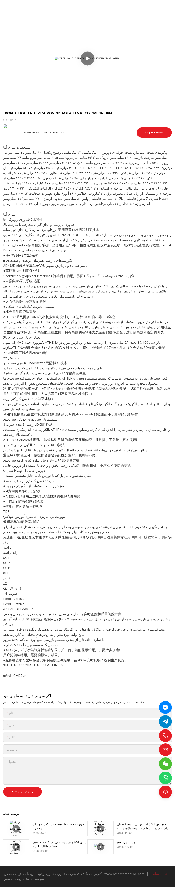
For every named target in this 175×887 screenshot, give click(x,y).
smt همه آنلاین (126, 842)
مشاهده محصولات (154, 132)
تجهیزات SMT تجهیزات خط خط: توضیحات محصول (58, 826)
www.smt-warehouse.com (124, 874)
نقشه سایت (159, 874)
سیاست (38, 879)
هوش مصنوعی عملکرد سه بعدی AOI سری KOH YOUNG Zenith (59, 844)
